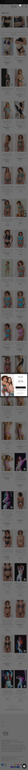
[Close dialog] (26, 374)
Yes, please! (21, 387)
